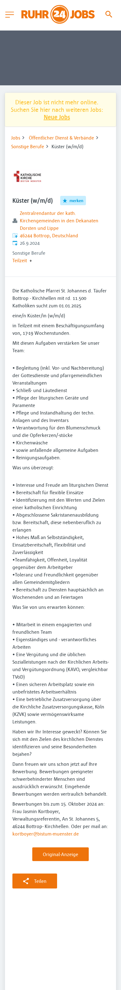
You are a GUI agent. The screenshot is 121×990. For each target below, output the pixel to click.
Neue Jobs (57, 117)
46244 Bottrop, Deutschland (49, 235)
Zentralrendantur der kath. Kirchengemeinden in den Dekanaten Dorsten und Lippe (59, 220)
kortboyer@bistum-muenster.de (45, 834)
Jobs (15, 138)
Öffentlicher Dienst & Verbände (61, 138)
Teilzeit (19, 260)
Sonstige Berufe (27, 146)
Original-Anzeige (60, 854)
